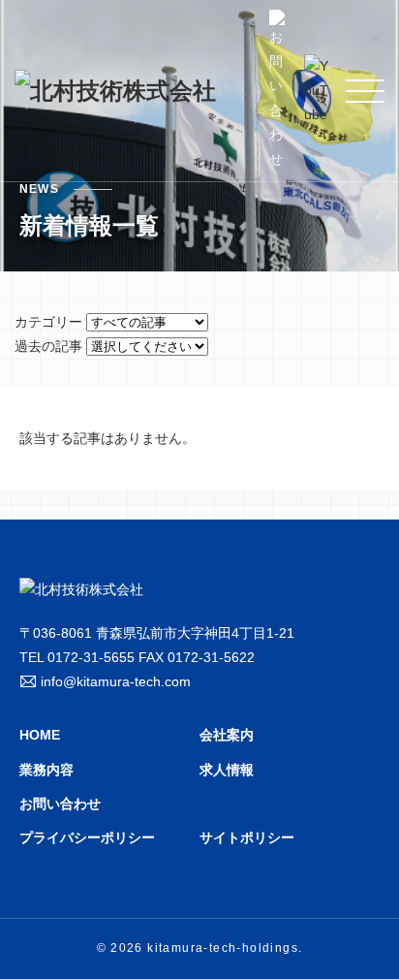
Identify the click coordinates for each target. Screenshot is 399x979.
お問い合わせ (60, 803)
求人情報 (227, 769)
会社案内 (227, 734)
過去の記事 (48, 346)
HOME (39, 734)
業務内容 (46, 769)
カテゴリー (48, 322)
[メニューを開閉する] (365, 91)
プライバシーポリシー (87, 837)
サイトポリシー (247, 837)
